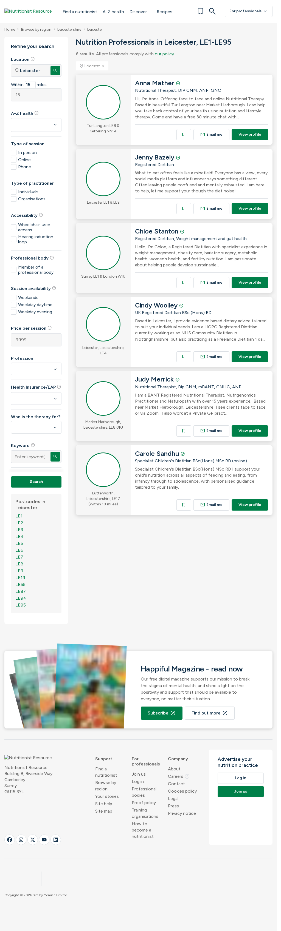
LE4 (19, 536)
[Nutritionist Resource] (30, 11)
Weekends (28, 297)
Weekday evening (35, 311)
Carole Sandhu (158, 453)
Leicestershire (69, 29)
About (174, 768)
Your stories (107, 796)
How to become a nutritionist (143, 830)
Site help (103, 803)
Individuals (28, 191)
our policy (164, 53)
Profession (22, 358)
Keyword (23, 445)
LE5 (19, 543)
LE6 (19, 550)
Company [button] (178, 758)
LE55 (20, 584)
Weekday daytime (35, 304)
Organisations (32, 198)
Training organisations (145, 813)
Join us (139, 774)
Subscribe (162, 713)
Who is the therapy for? (35, 416)
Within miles (29, 84)
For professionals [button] (146, 761)
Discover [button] (138, 11)
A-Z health (113, 11)
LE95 (20, 605)
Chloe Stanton (157, 231)
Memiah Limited (55, 895)
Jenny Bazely (155, 157)
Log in (138, 781)
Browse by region (36, 29)
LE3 (19, 529)
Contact (176, 783)
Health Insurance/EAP (36, 387)
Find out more (210, 713)
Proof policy (144, 802)
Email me (211, 134)
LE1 (19, 516)
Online (24, 159)
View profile (249, 134)
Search (36, 481)
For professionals (248, 11)
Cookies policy (182, 791)
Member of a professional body (36, 269)
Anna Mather (155, 83)
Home (9, 29)
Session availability (33, 288)
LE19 (20, 577)
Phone (24, 166)
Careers (179, 776)
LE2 (19, 522)
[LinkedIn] (56, 840)
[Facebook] (10, 840)
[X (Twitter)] (33, 840)
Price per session (31, 328)
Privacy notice (182, 813)
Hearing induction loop (35, 239)
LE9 (19, 570)
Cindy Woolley (157, 305)
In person (27, 152)
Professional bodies (144, 792)
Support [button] (103, 758)
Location (23, 59)
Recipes (164, 11)
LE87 (20, 591)
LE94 (20, 598)
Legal (173, 798)
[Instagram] (21, 840)
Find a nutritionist (80, 11)
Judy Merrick (155, 379)
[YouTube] (44, 840)
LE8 (19, 563)
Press (173, 805)
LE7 (19, 557)
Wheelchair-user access (34, 227)
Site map (103, 811)
